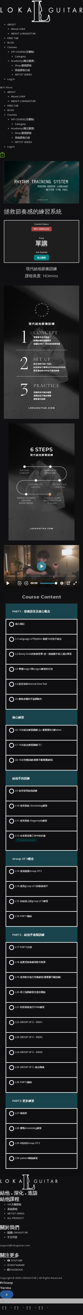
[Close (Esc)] (6, 1306)
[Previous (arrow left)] (6, 1312)
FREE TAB (12, 38)
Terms (5, 1288)
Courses (12, 47)
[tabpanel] (41, 426)
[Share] (18, 1306)
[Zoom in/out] (42, 1306)
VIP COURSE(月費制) (22, 51)
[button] (41, 87)
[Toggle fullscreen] (30, 1306)
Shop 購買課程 (23, 65)
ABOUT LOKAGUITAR (23, 33)
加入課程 (41, 257)
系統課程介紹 (22, 70)
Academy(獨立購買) (22, 61)
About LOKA (18, 29)
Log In (11, 79)
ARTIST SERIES (23, 74)
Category (20, 56)
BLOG (10, 42)
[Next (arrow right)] (18, 1312)
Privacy (6, 1283)
